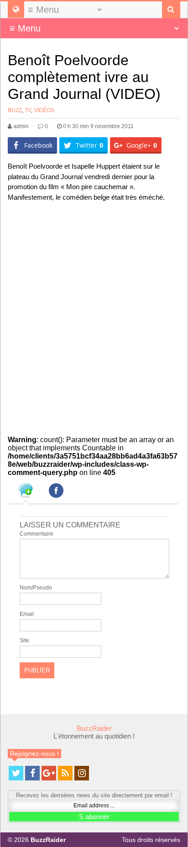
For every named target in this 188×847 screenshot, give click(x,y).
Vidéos (44, 110)
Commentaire (36, 534)
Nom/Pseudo (36, 587)
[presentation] (25, 492)
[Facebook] (32, 773)
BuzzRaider (94, 728)
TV (28, 110)
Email (27, 614)
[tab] (25, 492)
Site (24, 640)
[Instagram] (81, 773)
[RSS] (65, 773)
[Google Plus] (49, 773)
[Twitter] (16, 773)
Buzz (15, 110)
